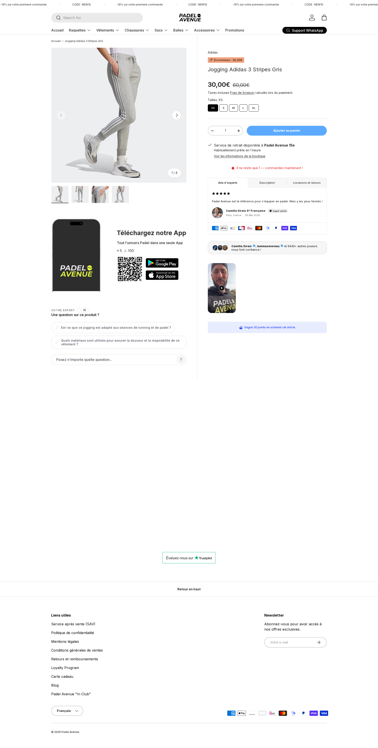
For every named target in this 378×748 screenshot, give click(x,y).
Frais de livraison (242, 92)
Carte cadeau (62, 676)
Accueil (57, 30)
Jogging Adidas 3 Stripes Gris (84, 41)
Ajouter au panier (286, 130)
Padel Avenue (70, 732)
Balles (178, 30)
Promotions (234, 30)
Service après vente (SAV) (73, 624)
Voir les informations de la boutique (239, 156)
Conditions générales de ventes (77, 650)
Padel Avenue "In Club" (71, 694)
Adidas (213, 52)
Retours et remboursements (74, 659)
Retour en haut (189, 589)
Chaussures (134, 30)
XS (213, 107)
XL (254, 107)
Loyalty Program (65, 668)
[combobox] (97, 18)
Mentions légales (65, 641)
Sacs (159, 30)
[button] (324, 17)
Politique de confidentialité (72, 633)
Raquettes (77, 30)
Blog (55, 685)
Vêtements (105, 30)
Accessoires (204, 30)
